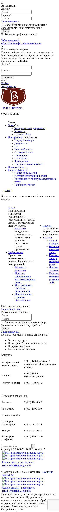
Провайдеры (21, 155)
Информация (15, 137)
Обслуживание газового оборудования (23, 297)
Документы (20, 143)
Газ (16, 146)
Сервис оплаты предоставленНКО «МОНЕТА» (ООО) (18, 464)
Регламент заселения (20, 269)
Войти (5, 83)
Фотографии (21, 161)
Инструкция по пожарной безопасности (23, 288)
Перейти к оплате (11, 309)
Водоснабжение (23, 149)
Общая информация (25, 172)
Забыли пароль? (10, 21)
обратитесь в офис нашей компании (21, 43)
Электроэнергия (23, 152)
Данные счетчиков (24, 184)
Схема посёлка (22, 134)
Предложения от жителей (28, 164)
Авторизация (8, 86)
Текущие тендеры (24, 140)
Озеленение (21, 158)
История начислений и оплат (30, 175)
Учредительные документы (29, 128)
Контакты (19, 131)
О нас (11, 125)
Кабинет (12, 170)
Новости (13, 167)
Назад (8, 190)
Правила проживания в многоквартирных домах (25, 278)
